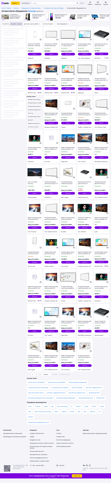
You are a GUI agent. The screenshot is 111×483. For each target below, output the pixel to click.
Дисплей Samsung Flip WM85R (56, 382)
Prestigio (30, 417)
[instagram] (90, 465)
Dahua (30, 406)
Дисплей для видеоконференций (65, 398)
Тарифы (32, 436)
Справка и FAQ (60, 436)
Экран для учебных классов (36, 393)
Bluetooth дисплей (94, 393)
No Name (37, 406)
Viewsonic (92, 411)
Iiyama (46, 406)
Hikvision (78, 406)
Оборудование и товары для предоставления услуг (31, 8)
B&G (79, 411)
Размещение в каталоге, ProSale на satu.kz (42, 443)
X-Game (102, 406)
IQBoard (64, 411)
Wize (85, 411)
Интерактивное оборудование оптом (38, 422)
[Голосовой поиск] (77, 3)
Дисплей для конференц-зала (77, 393)
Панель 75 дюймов (77, 387)
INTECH (94, 406)
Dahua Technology (62, 406)
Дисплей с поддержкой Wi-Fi (94, 387)
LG (71, 406)
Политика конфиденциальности (39, 458)
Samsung (16, 8)
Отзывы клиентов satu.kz (37, 451)
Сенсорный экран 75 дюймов (60, 387)
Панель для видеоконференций (77, 382)
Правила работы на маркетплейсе (39, 461)
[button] (35, 54)
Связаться (51, 123)
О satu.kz (58, 433)
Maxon (56, 411)
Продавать (33, 440)
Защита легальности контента (64, 443)
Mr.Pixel (72, 411)
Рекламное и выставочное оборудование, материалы (54, 8)
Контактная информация (63, 440)
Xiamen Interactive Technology (42, 411)
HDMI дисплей (100, 398)
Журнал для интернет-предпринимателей (95, 433)
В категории (25, 3)
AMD (29, 411)
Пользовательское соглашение (38, 454)
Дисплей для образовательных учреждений (40, 398)
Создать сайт (77, 476)
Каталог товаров (6, 8)
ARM (52, 406)
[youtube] (84, 465)
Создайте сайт (34, 433)
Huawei (86, 406)
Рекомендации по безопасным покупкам (14, 436)
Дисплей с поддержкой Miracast (56, 393)
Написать (68, 54)
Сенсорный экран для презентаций (38, 387)
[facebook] (87, 465)
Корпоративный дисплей (86, 398)
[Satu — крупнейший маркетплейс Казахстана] (5, 3)
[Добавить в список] (40, 39)
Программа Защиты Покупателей (12, 433)
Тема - (36, 465)
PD (99, 411)
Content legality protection (63, 446)
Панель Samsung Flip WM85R (36, 382)
